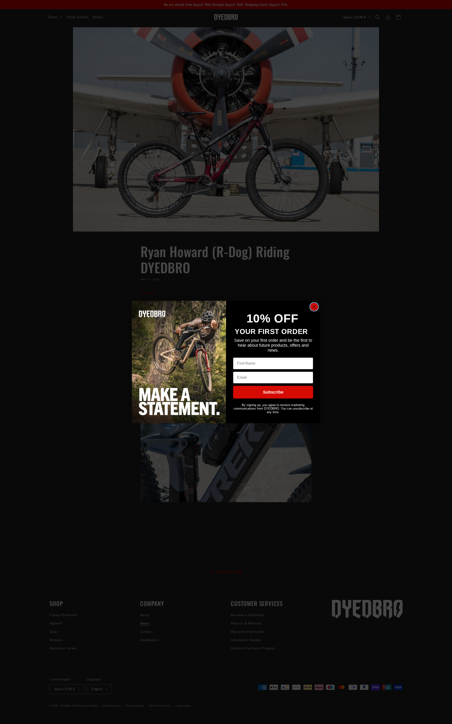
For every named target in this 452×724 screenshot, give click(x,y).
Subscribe (273, 392)
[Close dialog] (314, 307)
